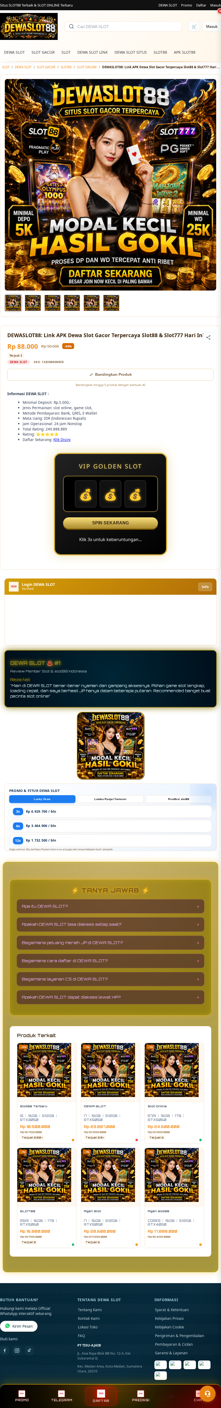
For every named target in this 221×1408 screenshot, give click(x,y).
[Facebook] (4, 1350)
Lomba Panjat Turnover (110, 799)
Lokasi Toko (88, 1327)
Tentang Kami (90, 1309)
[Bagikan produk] (208, 337)
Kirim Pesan (22, 1326)
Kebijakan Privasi (169, 1318)
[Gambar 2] (33, 303)
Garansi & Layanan (171, 1353)
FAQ (81, 1335)
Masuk (215, 5)
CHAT (199, 1400)
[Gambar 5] (91, 303)
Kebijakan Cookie (169, 1327)
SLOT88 (160, 52)
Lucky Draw (42, 799)
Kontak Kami (88, 1318)
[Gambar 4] (72, 303)
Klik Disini (62, 439)
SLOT (66, 52)
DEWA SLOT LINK (92, 52)
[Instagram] (17, 1350)
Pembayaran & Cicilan (174, 1344)
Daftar (201, 5)
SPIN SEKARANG (110, 523)
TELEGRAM (61, 1400)
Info (205, 587)
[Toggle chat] (207, 1394)
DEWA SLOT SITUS (131, 52)
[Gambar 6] (111, 303)
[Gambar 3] (52, 303)
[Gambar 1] (13, 303)
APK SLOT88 (184, 52)
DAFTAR (101, 1401)
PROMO (22, 1400)
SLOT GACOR (43, 52)
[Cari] (71, 26)
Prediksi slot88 (178, 799)
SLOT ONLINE (87, 67)
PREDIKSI (140, 1400)
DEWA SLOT (167, 5)
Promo (186, 5)
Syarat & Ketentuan (172, 1309)
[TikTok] (29, 1350)
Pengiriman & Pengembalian (179, 1335)
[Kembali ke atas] (209, 1380)
